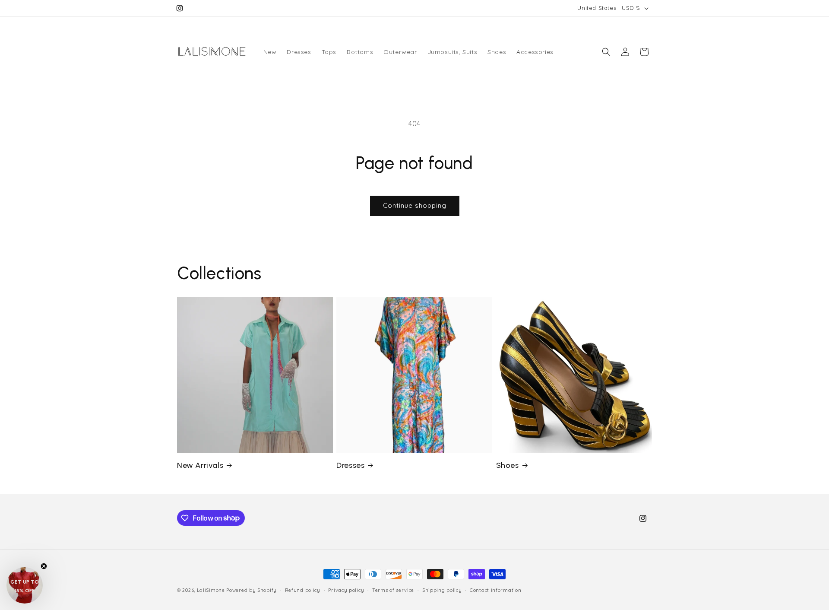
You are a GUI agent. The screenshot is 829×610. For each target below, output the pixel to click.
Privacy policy (346, 590)
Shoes (507, 465)
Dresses (350, 465)
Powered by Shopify (251, 590)
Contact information (495, 590)
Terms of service (393, 590)
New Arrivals (200, 465)
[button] (606, 51)
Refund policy (302, 590)
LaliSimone (211, 590)
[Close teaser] (44, 566)
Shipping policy (442, 590)
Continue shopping (414, 205)
